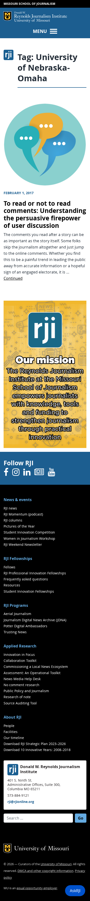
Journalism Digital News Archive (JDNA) (35, 620)
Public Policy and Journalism (26, 691)
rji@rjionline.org (20, 801)
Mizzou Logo (7, 16)
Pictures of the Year (19, 526)
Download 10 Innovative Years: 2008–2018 (37, 749)
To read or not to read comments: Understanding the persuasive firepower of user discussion (45, 214)
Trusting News (15, 632)
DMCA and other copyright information (45, 871)
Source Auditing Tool (20, 703)
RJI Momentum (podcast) (23, 514)
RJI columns (13, 520)
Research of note (17, 697)
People (9, 725)
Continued (13, 278)
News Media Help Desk (22, 679)
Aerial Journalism (17, 613)
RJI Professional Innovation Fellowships (35, 573)
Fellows (9, 567)
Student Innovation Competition (29, 532)
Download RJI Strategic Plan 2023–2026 (35, 743)
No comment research (21, 685)
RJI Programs (16, 605)
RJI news (10, 508)
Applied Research (20, 646)
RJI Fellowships (18, 558)
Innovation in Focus (19, 654)
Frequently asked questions (26, 579)
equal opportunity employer (37, 888)
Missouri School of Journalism (29, 4)
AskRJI (75, 890)
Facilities (11, 731)
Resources (12, 585)
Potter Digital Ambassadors (25, 626)
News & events (18, 499)
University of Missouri (32, 21)
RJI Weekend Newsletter (23, 544)
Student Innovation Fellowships (29, 591)
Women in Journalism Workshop (29, 538)
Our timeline (14, 737)
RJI (40, 15)
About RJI (12, 717)
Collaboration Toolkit (20, 660)
